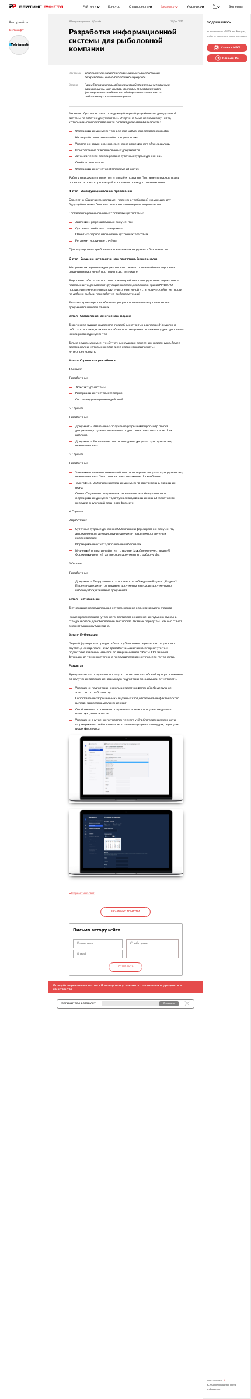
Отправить (125, 966)
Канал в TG (230, 58)
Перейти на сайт (82, 893)
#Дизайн (96, 21)
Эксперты (236, 6)
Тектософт (16, 30)
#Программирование (79, 21)
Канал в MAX (230, 47)
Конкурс (114, 6)
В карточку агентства (125, 911)
